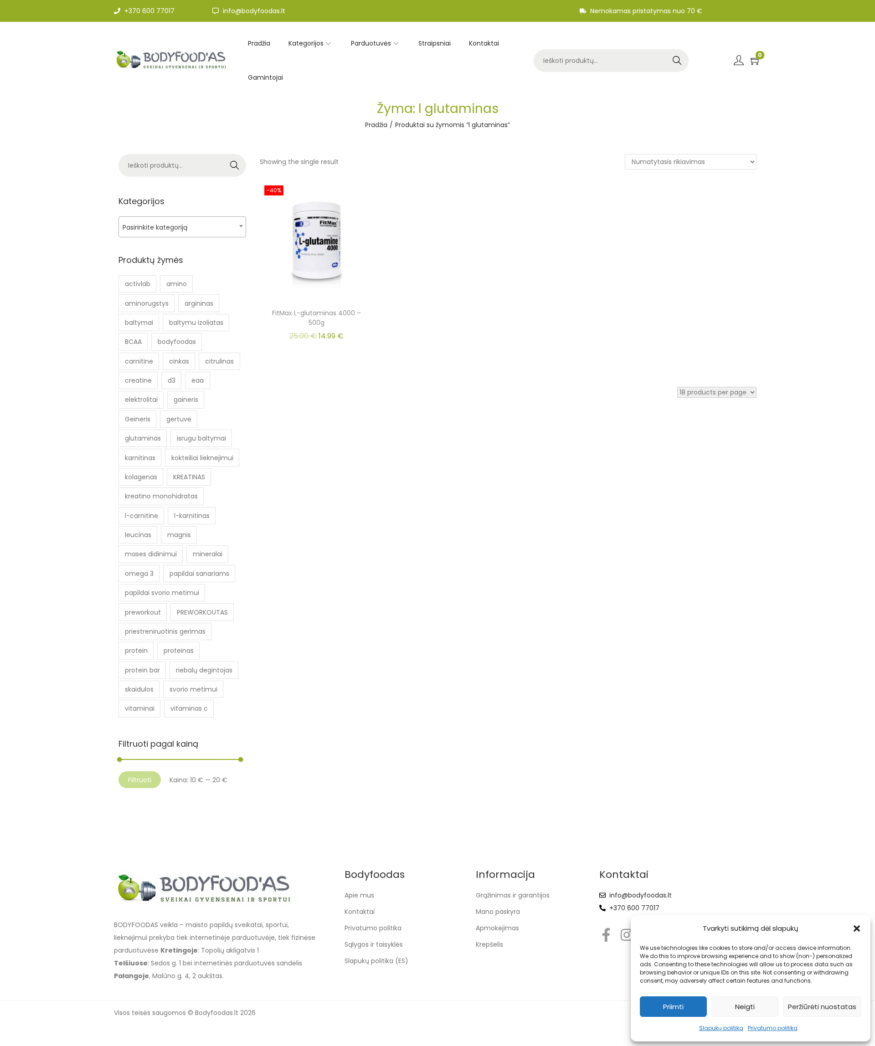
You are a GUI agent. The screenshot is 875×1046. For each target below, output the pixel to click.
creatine (138, 380)
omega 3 (139, 573)
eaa (197, 380)
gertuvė (178, 419)
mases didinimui (151, 554)
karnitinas (140, 457)
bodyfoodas (177, 341)
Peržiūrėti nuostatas (822, 1006)
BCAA (133, 341)
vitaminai (139, 708)
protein (136, 650)
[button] (856, 928)
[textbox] (182, 227)
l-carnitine (141, 515)
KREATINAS (189, 477)
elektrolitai (141, 399)
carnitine (139, 361)
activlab (137, 283)
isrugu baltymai (201, 438)
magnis (179, 534)
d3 (171, 380)
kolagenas (141, 477)
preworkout (143, 612)
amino (176, 283)
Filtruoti (139, 779)
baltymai (139, 322)
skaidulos (139, 689)
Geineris (137, 419)
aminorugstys (147, 303)
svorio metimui (193, 689)
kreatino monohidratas (161, 496)
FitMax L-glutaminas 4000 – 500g (316, 317)
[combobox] (182, 226)
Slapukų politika (721, 1028)
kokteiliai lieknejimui (202, 457)
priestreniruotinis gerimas (165, 631)
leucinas (138, 534)
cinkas (179, 361)
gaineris (186, 399)
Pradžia (376, 124)
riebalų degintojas (204, 670)
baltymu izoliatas (196, 322)
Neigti (745, 1006)
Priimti (673, 1006)
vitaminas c (189, 708)
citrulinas (219, 361)
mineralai (207, 554)
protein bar (142, 670)
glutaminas (143, 438)
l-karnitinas (192, 515)
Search (677, 60)
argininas (199, 303)
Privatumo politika (773, 1028)
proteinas (179, 650)
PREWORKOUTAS (202, 612)
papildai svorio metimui (162, 592)
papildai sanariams (199, 573)
